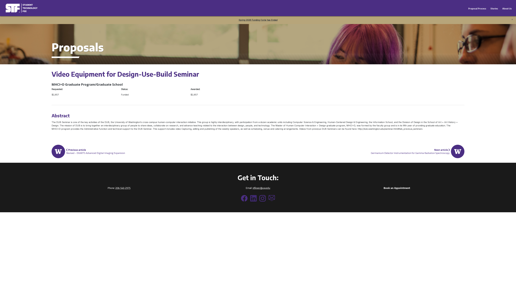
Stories (494, 8)
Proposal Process (477, 8)
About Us (507, 8)
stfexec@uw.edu (261, 187)
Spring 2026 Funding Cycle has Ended (258, 20)
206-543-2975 (122, 187)
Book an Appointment (397, 187)
